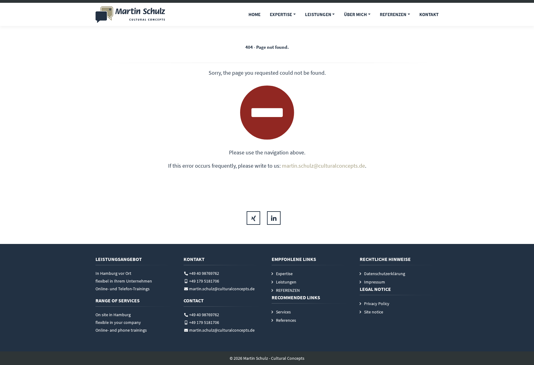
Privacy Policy (376, 303)
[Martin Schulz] (130, 14)
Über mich (355, 14)
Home (254, 14)
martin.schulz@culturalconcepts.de (323, 165)
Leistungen (318, 14)
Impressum (374, 282)
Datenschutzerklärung (384, 273)
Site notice (373, 312)
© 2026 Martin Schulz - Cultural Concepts (267, 358)
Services (283, 312)
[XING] (253, 218)
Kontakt (429, 14)
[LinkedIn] (274, 218)
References (286, 320)
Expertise (281, 14)
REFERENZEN (393, 14)
